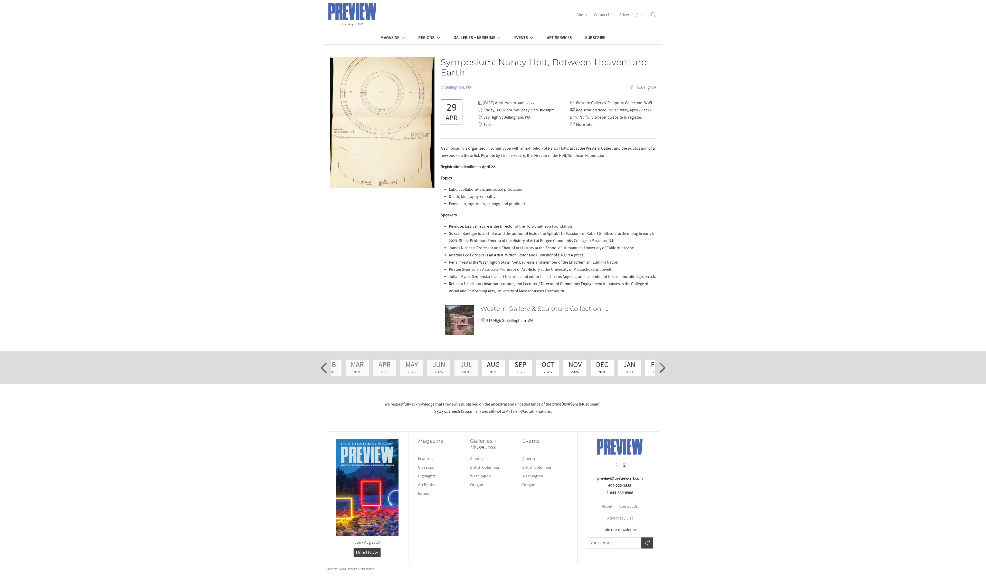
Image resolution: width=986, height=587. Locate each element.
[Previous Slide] (324, 368)
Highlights (426, 476)
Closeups (426, 467)
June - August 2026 (352, 24)
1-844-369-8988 (620, 492)
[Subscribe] (647, 542)
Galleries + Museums (474, 37)
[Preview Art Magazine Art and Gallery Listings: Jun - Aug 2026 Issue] (367, 487)
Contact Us (603, 14)
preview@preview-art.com (620, 478)
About (581, 14)
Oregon (476, 484)
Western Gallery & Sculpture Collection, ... (544, 308)
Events (521, 37)
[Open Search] (653, 15)
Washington (480, 476)
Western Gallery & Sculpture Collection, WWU (614, 102)
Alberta (476, 458)
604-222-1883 (619, 485)
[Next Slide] (662, 368)
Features (425, 458)
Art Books (426, 484)
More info (584, 124)
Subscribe (595, 37)
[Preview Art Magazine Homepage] (619, 447)
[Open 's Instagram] (624, 465)
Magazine (390, 37)
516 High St (646, 87)
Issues (423, 493)
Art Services (559, 37)
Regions (426, 37)
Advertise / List (632, 14)
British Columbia (484, 467)
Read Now (367, 552)
